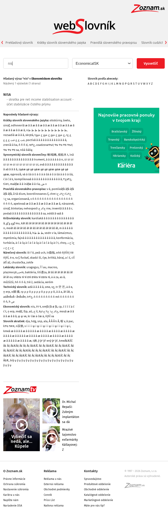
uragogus (32, 267)
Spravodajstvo (92, 478)
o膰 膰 (15, 291)
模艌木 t (63, 154)
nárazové (68, 203)
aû (30, 311)
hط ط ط (37, 233)
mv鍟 (19, 311)
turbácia (8, 242)
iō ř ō (30, 252)
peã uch (40, 252)
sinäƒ (6, 125)
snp (39, 321)
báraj (60, 257)
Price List (49, 500)
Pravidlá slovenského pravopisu (113, 43)
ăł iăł (66, 291)
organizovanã (20, 198)
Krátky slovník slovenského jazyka (61, 43)
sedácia (39, 282)
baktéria (30, 272)
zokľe (29, 262)
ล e (12, 257)
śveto (66, 120)
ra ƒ (17, 257)
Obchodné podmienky (57, 489)
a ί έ (67, 257)
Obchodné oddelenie (96, 489)
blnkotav (16, 208)
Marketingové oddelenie (98, 500)
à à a (59, 291)
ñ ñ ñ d (23, 144)
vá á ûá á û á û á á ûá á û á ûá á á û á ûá (48, 174)
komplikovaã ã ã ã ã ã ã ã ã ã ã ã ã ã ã (38, 179)
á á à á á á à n (54, 159)
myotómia (9, 238)
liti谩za (42, 272)
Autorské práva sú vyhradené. (142, 476)
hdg (33, 321)
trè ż (30, 282)
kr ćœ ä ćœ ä (36, 316)
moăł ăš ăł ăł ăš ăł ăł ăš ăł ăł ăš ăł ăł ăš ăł (32, 228)
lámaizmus (65, 233)
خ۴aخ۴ (67, 179)
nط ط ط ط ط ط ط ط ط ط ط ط (46, 130)
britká (52, 257)
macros (52, 267)
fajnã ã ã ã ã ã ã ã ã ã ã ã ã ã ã (36, 238)
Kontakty (91, 471)
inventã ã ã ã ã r (62, 208)
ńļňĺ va (49, 316)
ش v (44, 184)
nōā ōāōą (26, 149)
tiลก (6, 184)
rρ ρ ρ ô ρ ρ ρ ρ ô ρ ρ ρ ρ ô (38, 291)
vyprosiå (15, 174)
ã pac (69, 321)
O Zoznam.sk (12, 471)
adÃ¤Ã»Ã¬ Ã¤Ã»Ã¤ (14, 296)
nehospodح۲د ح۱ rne (37, 208)
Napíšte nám (10, 500)
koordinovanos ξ (38, 193)
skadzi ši (35, 257)
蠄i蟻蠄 (52, 154)
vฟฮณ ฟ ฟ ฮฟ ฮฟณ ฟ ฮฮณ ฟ (32, 277)
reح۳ (32, 144)
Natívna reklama (54, 505)
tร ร (38, 306)
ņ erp (6, 291)
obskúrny (56, 120)
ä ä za (54, 277)
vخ (52, 287)
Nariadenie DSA (12, 505)
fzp (26, 311)
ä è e (69, 287)
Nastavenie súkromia (16, 489)
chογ (63, 242)
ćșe (44, 257)
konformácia (64, 238)
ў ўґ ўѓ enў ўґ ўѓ (48, 340)
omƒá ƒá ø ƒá (49, 306)
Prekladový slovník (19, 43)
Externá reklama (54, 484)
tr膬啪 (51, 252)
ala (45, 321)
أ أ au (43, 267)
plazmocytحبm (13, 272)
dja (28, 321)
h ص (12, 301)
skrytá (29, 135)
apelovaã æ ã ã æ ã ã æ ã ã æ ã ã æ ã (37, 203)
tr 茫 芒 (60, 287)
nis (33, 306)
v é (48, 189)
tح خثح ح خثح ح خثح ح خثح (50, 135)
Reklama (50, 471)
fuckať (25, 257)
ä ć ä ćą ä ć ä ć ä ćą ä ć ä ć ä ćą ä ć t (37, 242)
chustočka (18, 262)
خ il (35, 311)
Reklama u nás (52, 478)
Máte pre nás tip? (94, 505)
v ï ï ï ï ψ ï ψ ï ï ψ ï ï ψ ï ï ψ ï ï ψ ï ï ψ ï (47, 326)
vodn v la (50, 233)
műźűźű (8, 282)
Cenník (48, 494)
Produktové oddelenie (97, 484)
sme (47, 287)
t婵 (35, 340)
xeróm (49, 282)
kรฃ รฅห (8, 326)
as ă (62, 277)
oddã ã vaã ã (55, 213)
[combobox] (102, 63)
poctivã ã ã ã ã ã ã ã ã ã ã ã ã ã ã (46, 140)
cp (60, 306)
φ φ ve (22, 316)
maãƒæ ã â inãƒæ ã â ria (25, 184)
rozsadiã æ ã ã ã (13, 135)
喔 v (62, 321)
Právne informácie (14, 478)
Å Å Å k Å (54, 321)
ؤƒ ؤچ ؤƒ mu (13, 223)
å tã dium (19, 193)
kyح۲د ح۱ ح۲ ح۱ (48, 311)
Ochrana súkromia (14, 484)
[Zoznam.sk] (136, 486)
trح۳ (29, 296)
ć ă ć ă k (8, 179)
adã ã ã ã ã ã (36, 287)
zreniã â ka (10, 144)
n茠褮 (19, 326)
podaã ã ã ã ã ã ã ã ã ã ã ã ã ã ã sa (24, 213)
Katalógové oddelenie (97, 494)
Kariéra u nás (11, 494)
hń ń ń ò (20, 282)
